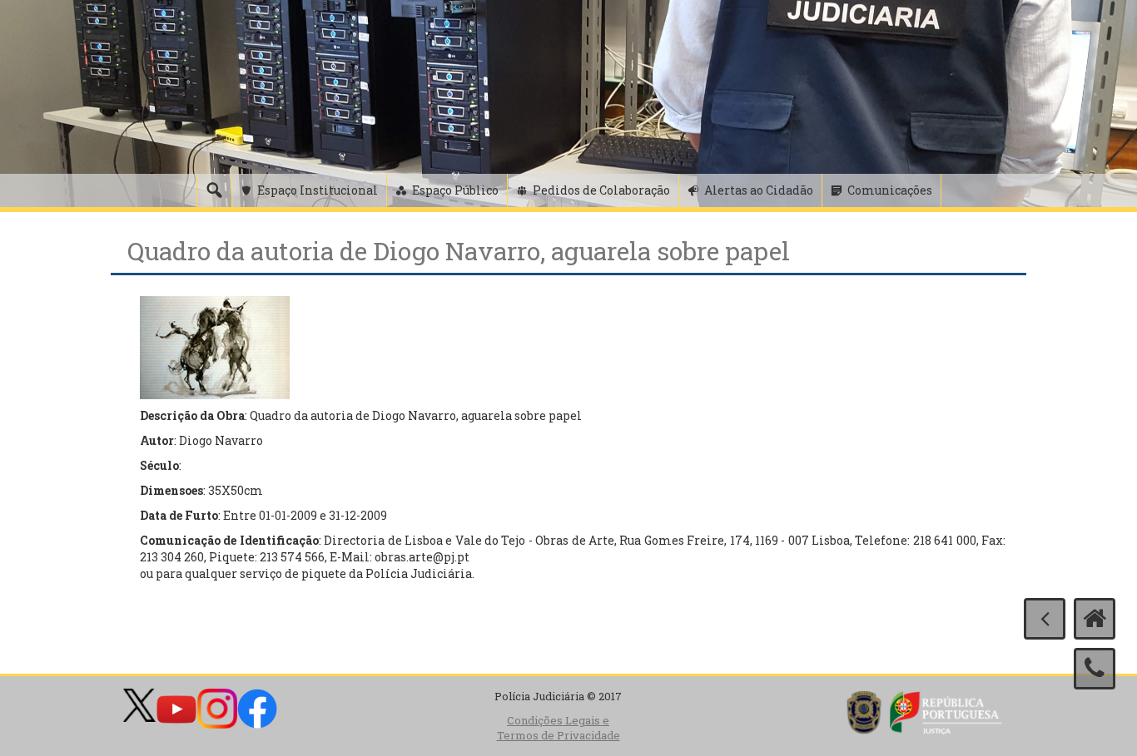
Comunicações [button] (889, 190)
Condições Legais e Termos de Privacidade (558, 728)
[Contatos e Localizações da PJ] (1094, 668)
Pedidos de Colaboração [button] (601, 190)
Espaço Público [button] (455, 190)
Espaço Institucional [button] (317, 190)
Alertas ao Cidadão (758, 190)
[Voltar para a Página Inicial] (1094, 619)
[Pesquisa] (213, 190)
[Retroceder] (1044, 619)
